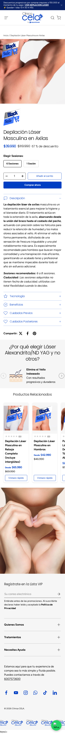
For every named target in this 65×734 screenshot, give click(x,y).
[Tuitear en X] (20, 333)
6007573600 (12, 678)
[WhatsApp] (56, 725)
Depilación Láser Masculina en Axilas (27, 35)
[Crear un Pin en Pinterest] (34, 333)
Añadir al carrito (44, 176)
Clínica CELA (18, 708)
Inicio (5, 35)
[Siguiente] (61, 376)
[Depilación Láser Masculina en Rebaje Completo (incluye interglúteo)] (16, 418)
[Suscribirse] (56, 594)
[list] (32, 71)
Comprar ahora (32, 185)
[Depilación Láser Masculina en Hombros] (44, 418)
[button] (58, 18)
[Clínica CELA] (32, 531)
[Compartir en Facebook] (27, 333)
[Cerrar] (61, 5)
